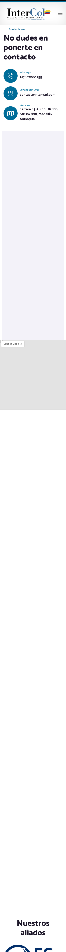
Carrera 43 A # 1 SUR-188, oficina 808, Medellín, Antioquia (39, 114)
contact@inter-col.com (37, 94)
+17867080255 (31, 77)
